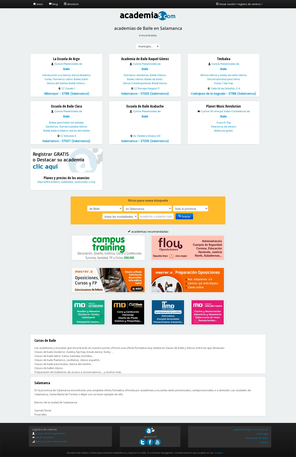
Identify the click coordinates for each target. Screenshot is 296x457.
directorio (72, 4)
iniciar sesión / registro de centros (240, 4)
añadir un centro (44, 437)
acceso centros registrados (50, 433)
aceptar (219, 452)
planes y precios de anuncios (51, 441)
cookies (263, 442)
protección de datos (257, 437)
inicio (39, 4)
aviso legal (262, 433)
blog (55, 4)
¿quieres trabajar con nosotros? (251, 429)
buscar (185, 216)
